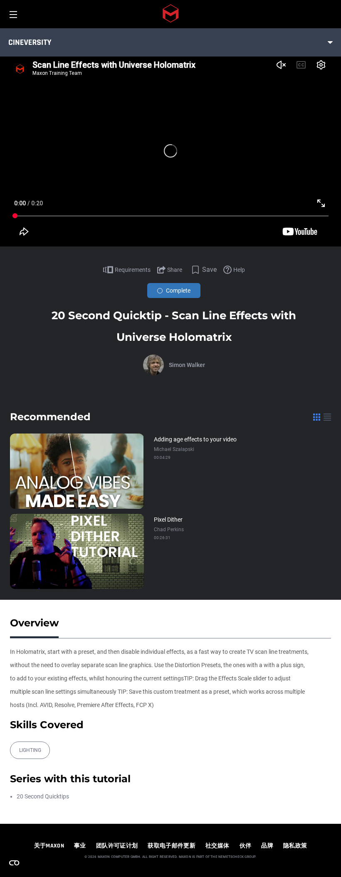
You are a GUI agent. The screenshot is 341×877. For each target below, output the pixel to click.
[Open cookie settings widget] (14, 863)
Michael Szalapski (174, 449)
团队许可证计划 (117, 846)
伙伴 (246, 846)
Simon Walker (187, 365)
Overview (34, 623)
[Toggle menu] (330, 42)
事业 (80, 846)
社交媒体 (217, 846)
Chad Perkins (169, 529)
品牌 (267, 846)
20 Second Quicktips (43, 796)
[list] (327, 417)
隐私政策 (295, 846)
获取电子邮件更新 (171, 846)
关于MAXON (49, 846)
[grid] (316, 417)
